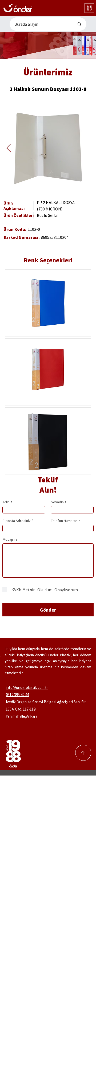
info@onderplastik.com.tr (27, 687)
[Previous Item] (8, 148)
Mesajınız (10, 539)
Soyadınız (58, 502)
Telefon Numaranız (65, 521)
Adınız (7, 502)
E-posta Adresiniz (17, 521)
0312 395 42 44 (17, 694)
